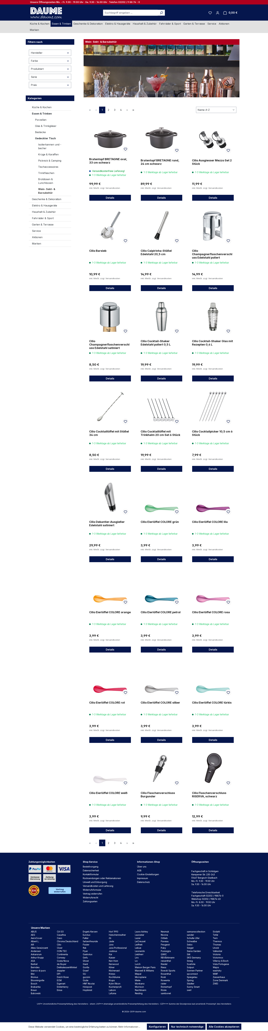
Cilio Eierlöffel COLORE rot (107, 702)
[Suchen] (161, 13)
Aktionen (37, 237)
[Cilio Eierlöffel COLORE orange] (110, 587)
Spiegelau (192, 977)
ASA (33, 961)
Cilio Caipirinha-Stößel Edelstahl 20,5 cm (156, 252)
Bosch (34, 983)
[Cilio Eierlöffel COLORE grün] (162, 497)
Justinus (113, 951)
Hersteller (36, 52)
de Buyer (61, 964)
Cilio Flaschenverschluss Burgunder (158, 794)
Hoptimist (87, 990)
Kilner (112, 967)
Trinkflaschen (46, 173)
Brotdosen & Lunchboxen (45, 181)
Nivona (164, 935)
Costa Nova (63, 961)
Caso (59, 938)
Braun (34, 990)
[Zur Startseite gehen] (46, 13)
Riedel (164, 964)
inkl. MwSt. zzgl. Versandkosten (104, 188)
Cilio (59, 944)
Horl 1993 (113, 931)
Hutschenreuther (117, 935)
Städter (190, 983)
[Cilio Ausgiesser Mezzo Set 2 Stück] (213, 135)
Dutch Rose (63, 977)
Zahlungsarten (90, 901)
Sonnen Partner (195, 970)
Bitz (33, 974)
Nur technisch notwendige (187, 1026)
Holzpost (87, 987)
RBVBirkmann (167, 957)
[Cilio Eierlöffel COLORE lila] (213, 497)
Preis (34, 84)
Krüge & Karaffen (48, 154)
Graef (86, 970)
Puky (163, 948)
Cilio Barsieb (97, 250)
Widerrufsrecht (90, 897)
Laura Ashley (141, 931)
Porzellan (40, 119)
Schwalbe (192, 941)
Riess (163, 967)
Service (36, 230)
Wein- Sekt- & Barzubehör (46, 191)
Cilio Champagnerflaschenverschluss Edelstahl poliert (212, 254)
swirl (189, 990)
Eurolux (86, 935)
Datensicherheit (91, 870)
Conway (61, 957)
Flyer (85, 951)
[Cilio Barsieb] (110, 225)
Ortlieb (164, 938)
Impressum (142, 878)
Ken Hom (113, 961)
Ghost (86, 961)
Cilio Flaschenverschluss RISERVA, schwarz (209, 794)
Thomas (217, 944)
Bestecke (40, 132)
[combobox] (130, 13)
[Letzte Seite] (133, 110)
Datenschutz (143, 882)
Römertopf (166, 987)
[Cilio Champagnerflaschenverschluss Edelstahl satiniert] (110, 316)
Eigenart (61, 983)
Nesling (139, 993)
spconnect (192, 974)
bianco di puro (38, 970)
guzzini (86, 977)
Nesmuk (165, 931)
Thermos (217, 941)
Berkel (34, 964)
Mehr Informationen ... (129, 1026)
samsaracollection (196, 931)
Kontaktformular (91, 874)
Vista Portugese (221, 964)
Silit (188, 954)
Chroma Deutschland (67, 941)
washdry (217, 970)
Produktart (37, 68)
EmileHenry (62, 987)
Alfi (32, 944)
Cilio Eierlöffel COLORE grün (160, 521)
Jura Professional (118, 948)
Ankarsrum (36, 954)
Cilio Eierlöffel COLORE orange (110, 612)
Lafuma (112, 993)
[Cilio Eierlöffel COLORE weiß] (110, 768)
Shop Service (90, 861)
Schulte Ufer (193, 938)
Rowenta (165, 980)
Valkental (217, 951)
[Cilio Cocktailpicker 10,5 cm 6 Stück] (213, 406)
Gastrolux (87, 954)
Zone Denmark (220, 980)
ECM (59, 980)
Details (110, 197)
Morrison (139, 987)
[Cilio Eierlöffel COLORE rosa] (213, 587)
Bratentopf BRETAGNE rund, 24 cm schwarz (160, 162)
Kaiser (112, 957)
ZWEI (215, 983)
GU (84, 974)
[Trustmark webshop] (34, 890)
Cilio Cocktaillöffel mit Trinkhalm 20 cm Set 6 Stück (160, 433)
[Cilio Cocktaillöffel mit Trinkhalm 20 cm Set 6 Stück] (162, 406)
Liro (137, 957)
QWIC (164, 954)
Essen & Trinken (42, 113)
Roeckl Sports (168, 970)
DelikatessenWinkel (67, 967)
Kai (110, 954)
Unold (216, 948)
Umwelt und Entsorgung (95, 882)
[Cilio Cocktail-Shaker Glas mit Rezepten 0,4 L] (213, 316)
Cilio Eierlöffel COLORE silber (160, 702)
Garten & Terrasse (43, 224)
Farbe (34, 60)
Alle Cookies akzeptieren (224, 1026)
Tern (215, 938)
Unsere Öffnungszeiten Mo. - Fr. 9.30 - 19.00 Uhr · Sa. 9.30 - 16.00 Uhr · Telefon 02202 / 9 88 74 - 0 (85, 2)
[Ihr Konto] (217, 13)
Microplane (140, 977)
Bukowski (36, 993)
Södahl (216, 931)
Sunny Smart (193, 987)
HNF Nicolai (89, 983)
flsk (84, 948)
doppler (61, 970)
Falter (86, 938)
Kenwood (114, 964)
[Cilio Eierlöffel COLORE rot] (110, 677)
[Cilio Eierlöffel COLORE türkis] (213, 677)
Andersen (36, 951)
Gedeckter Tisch (45, 138)
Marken (36, 243)
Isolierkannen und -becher (49, 146)
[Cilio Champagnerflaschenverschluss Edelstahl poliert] (213, 225)
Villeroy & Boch (220, 961)
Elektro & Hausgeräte (44, 205)
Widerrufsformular (92, 889)
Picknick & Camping (49, 160)
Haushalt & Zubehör (44, 211)
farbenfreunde (90, 941)
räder (163, 983)
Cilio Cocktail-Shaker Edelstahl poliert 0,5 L (156, 342)
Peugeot (165, 944)
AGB (139, 870)
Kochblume (114, 977)
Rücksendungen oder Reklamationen (102, 878)
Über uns (141, 866)
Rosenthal (166, 974)
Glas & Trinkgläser (45, 126)
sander (190, 935)
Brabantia (35, 987)
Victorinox (218, 957)
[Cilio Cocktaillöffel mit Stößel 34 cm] (110, 406)
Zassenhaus (219, 977)
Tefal (215, 935)
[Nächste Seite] (127, 110)
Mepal (138, 974)
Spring (190, 980)
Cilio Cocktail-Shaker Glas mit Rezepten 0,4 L (212, 342)
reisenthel (166, 961)
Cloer (60, 948)
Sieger (190, 948)
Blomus (34, 977)
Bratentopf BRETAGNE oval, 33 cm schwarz (108, 161)
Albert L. (35, 941)
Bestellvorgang (90, 866)
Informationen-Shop (148, 861)
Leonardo (140, 951)
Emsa (59, 990)
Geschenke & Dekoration (46, 199)
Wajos (216, 967)
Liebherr (139, 954)
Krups (112, 980)
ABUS (34, 931)
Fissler (86, 944)
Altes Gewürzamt (39, 948)
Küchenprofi (115, 987)
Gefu (85, 957)
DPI (58, 974)
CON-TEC (62, 951)
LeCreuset (140, 941)
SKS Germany (194, 957)
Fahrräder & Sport (43, 218)
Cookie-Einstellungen (148, 874)
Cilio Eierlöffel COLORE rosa (211, 612)
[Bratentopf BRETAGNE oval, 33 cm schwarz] (110, 134)
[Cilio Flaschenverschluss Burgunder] (162, 768)
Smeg (190, 961)
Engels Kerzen (90, 931)
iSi (110, 938)
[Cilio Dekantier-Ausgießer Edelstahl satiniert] (110, 497)
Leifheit (138, 944)
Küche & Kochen (41, 107)
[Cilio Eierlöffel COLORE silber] (162, 677)
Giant (85, 964)
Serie (34, 76)
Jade (111, 941)
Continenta (62, 954)
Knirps (112, 974)
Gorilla (86, 967)
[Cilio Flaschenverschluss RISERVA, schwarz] (213, 768)
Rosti (163, 977)
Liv (136, 961)
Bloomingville (37, 980)
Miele (138, 980)
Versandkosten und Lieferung (98, 886)
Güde (85, 980)
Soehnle (191, 964)
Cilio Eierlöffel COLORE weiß (108, 793)
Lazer (138, 938)
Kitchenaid (114, 970)
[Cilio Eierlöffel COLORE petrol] (162, 587)
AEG (33, 935)
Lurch (138, 964)
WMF (215, 974)
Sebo (189, 944)
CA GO (60, 931)
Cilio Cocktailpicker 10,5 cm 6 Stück (212, 433)
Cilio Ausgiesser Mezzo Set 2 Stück (212, 162)
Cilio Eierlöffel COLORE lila (210, 521)
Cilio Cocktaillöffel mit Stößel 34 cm (109, 433)
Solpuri (190, 967)
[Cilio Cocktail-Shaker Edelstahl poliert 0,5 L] (162, 316)
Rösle (164, 990)
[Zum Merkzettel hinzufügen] (125, 149)
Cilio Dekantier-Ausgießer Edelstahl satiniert (107, 523)
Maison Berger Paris (145, 967)
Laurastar (139, 935)
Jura (111, 944)
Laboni (112, 990)
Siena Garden (194, 951)
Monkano (140, 983)
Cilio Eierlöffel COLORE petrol (161, 612)
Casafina (61, 935)
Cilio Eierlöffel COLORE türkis (212, 702)
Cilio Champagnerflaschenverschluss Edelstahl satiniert (109, 344)
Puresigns (166, 951)
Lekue (138, 948)
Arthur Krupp (37, 957)
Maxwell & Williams (144, 970)
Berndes (35, 967)
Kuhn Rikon (114, 983)
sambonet (166, 993)
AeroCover (36, 938)
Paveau (165, 941)
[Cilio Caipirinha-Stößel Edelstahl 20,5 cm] (162, 225)
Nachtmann (140, 990)
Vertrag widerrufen (60, 890)
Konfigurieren (157, 1026)
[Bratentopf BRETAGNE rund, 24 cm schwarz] (162, 135)
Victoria (217, 954)
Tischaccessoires (48, 166)
